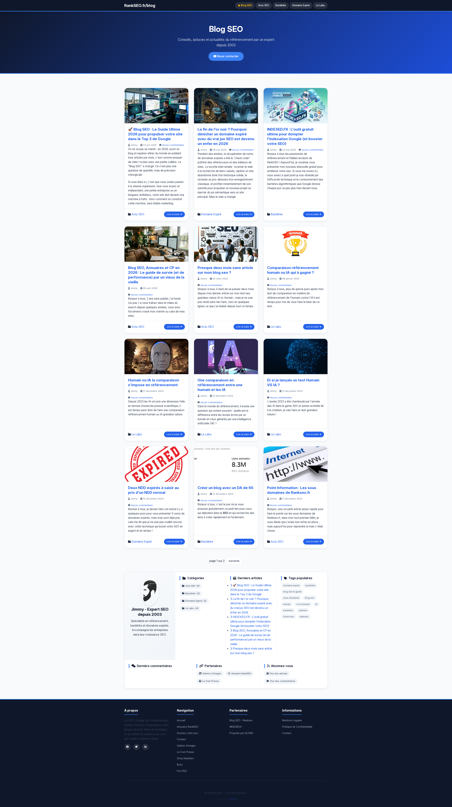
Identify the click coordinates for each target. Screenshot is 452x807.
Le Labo (320, 5)
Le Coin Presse (210, 681)
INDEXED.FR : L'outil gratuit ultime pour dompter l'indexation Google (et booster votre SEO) (250, 621)
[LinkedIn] (145, 747)
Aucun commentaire (173, 145)
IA (316, 604)
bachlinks (310, 585)
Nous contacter (227, 56)
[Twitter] (136, 747)
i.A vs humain (303, 604)
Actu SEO (263, 5)
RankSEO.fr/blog (139, 5)
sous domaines (291, 598)
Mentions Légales (292, 720)
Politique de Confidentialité (297, 726)
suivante (234, 561)
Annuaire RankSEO (241, 673)
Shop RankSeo (185, 758)
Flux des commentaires (282, 681)
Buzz (180, 764)
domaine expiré (291, 585)
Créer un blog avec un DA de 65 (225, 488)
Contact (181, 739)
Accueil (181, 720)
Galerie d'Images (212, 673)
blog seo (309, 598)
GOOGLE (232, 799)
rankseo (303, 610)
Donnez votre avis (187, 733)
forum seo (288, 616)
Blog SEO (246, 5)
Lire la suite (173, 214)
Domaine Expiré (301, 5)
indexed (304, 616)
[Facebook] (127, 747)
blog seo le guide (292, 591)
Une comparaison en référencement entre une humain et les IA (220, 385)
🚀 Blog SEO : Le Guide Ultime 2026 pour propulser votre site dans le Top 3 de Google (155, 134)
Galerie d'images (186, 745)
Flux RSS (182, 771)
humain (287, 604)
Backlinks (280, 5)
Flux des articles (278, 673)
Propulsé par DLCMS (241, 733)
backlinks (288, 610)
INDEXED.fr (236, 726)
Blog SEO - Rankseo (241, 720)
